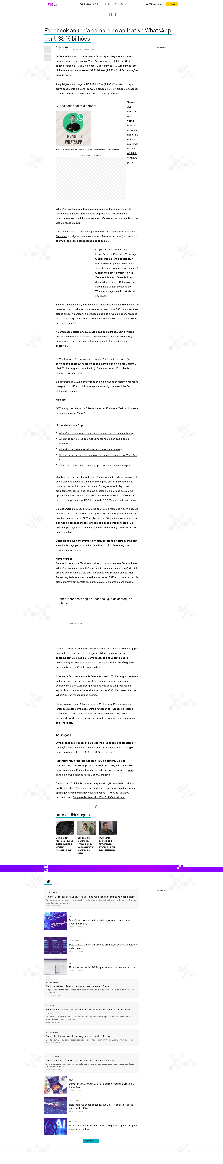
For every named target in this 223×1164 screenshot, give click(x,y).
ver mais (89, 1141)
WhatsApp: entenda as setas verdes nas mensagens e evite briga (95, 433)
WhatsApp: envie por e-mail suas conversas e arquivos (89, 449)
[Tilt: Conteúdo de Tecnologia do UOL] (51, 4)
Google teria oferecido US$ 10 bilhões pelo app (99, 797)
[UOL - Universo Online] (55, 5)
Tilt (112, 14)
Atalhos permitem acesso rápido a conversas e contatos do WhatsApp (98, 455)
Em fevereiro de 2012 (68, 381)
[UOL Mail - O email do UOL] (152, 4)
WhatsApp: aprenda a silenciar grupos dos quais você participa (94, 465)
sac (146, 4)
